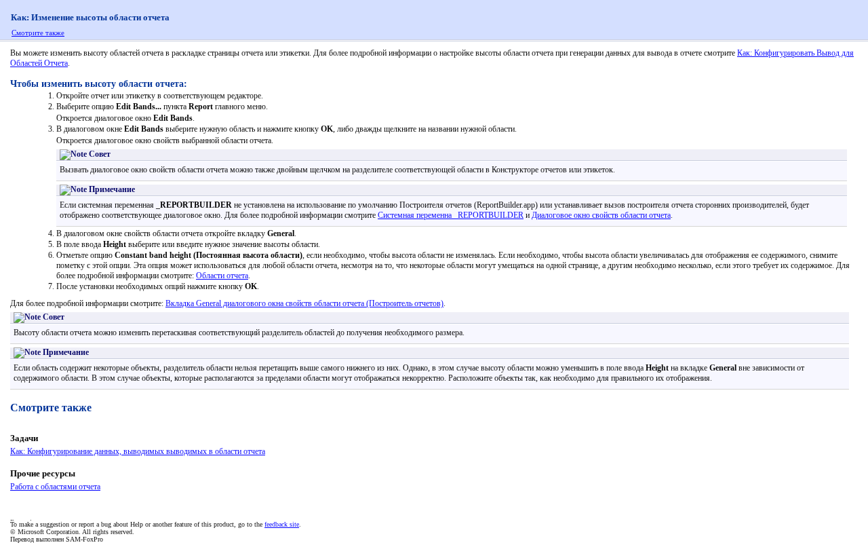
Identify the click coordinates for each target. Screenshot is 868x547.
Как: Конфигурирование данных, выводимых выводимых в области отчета (137, 451)
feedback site (281, 524)
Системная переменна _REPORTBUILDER (451, 215)
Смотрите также (38, 33)
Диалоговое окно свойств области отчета (601, 215)
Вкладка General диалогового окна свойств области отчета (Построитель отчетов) (304, 303)
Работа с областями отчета (55, 486)
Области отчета (222, 275)
